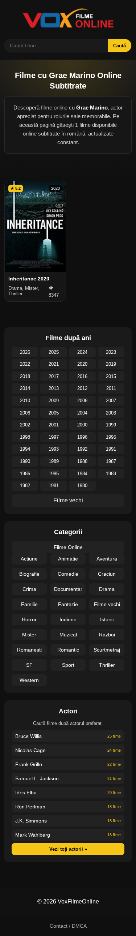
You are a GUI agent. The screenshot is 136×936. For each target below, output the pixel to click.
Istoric (107, 619)
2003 (111, 413)
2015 (111, 376)
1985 (54, 473)
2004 (82, 413)
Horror (29, 619)
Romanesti (29, 650)
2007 (111, 400)
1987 (111, 461)
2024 (82, 352)
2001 (54, 425)
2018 (25, 376)
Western (29, 680)
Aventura (106, 559)
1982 (25, 485)
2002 (25, 425)
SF (29, 665)
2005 (54, 413)
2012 (82, 388)
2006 (25, 413)
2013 (54, 388)
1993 (54, 449)
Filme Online (68, 547)
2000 (82, 425)
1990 (25, 461)
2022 (25, 364)
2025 (54, 352)
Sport (68, 665)
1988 (82, 461)
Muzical (68, 634)
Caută (119, 45)
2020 (82, 364)
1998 (25, 437)
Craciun (107, 574)
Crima (29, 589)
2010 (25, 400)
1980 (82, 485)
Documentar (68, 589)
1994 (25, 449)
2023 (111, 352)
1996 (82, 437)
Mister (29, 634)
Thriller (107, 665)
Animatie (68, 559)
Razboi (107, 634)
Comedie (68, 574)
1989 (54, 461)
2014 (25, 388)
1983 (111, 473)
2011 (111, 388)
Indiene (68, 619)
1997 (54, 437)
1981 (54, 485)
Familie (29, 604)
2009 (54, 400)
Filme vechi (68, 500)
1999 (111, 425)
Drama (107, 589)
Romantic (68, 650)
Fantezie (68, 604)
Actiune (29, 559)
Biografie (29, 574)
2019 (111, 364)
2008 (82, 400)
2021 (54, 364)
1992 (82, 449)
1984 (82, 473)
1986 (25, 473)
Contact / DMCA (68, 926)
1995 (111, 437)
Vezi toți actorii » (68, 849)
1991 (111, 449)
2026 (25, 352)
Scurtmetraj (107, 650)
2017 (54, 376)
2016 (82, 376)
